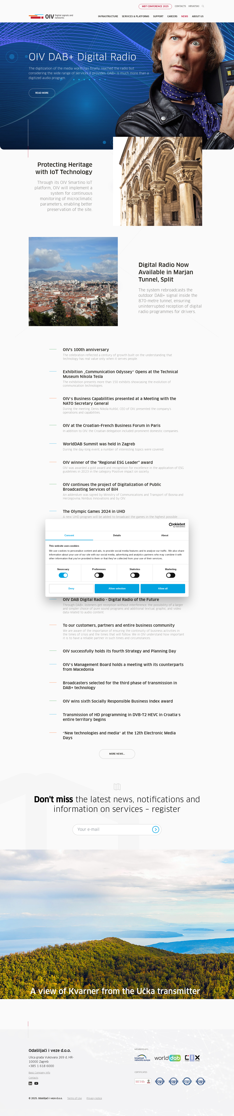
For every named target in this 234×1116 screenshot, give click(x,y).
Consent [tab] (69, 535)
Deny (71, 588)
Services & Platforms (135, 16)
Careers (172, 16)
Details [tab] (117, 535)
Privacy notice (94, 1098)
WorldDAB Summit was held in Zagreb (99, 444)
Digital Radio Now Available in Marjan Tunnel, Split (165, 272)
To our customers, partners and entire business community (119, 626)
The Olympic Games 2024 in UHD (94, 512)
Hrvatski (193, 6)
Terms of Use (74, 1098)
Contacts (180, 6)
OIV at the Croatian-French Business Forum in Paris (111, 426)
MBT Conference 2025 (155, 6)
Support (158, 16)
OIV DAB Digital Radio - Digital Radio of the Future (111, 600)
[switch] (99, 575)
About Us (197, 16)
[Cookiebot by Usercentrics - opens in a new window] (171, 525)
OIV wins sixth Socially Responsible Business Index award (118, 701)
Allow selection (117, 588)
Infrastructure (108, 16)
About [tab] (164, 535)
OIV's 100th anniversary (86, 350)
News (184, 16)
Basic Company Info (39, 1073)
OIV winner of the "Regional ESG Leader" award (108, 463)
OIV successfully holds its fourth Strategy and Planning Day (119, 651)
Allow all (163, 588)
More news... (117, 754)
